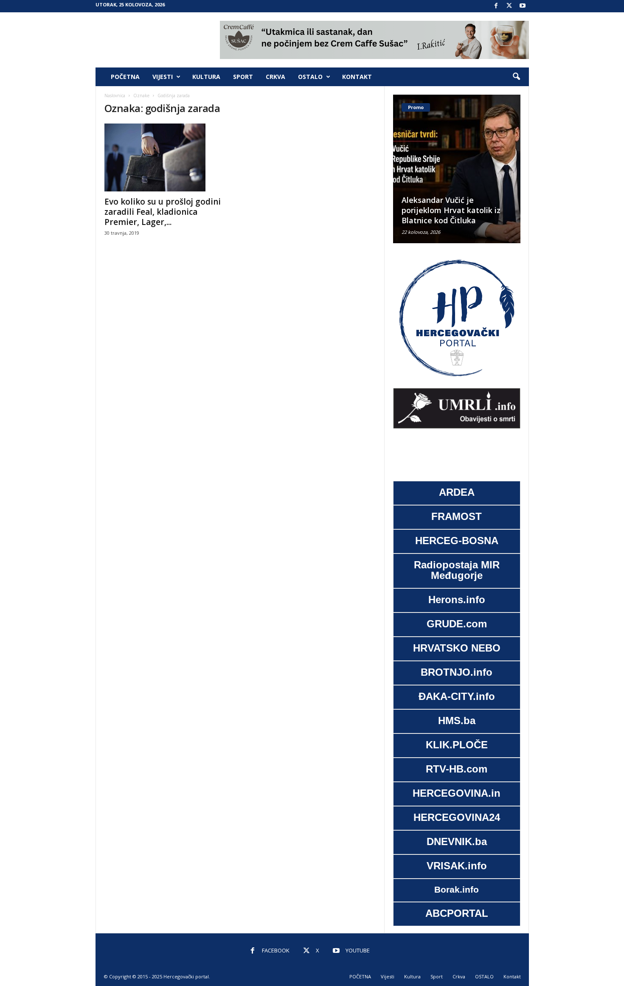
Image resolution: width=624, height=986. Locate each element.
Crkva (275, 77)
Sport (243, 77)
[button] (516, 76)
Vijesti (162, 77)
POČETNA (125, 77)
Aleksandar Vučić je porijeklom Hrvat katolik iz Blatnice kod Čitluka (451, 210)
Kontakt (357, 77)
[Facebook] (496, 6)
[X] (509, 6)
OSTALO (310, 77)
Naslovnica (114, 95)
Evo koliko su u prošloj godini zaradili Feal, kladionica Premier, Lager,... (162, 212)
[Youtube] (522, 6)
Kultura (206, 77)
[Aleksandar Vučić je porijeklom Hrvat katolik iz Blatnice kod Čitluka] (456, 169)
